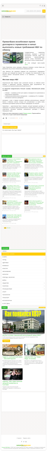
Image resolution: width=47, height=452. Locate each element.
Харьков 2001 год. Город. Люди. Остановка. (32, 357)
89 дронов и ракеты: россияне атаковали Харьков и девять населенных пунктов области (36, 174)
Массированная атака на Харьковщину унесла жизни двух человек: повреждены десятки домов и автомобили (36, 160)
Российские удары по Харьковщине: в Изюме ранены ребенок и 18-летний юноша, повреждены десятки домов (14, 202)
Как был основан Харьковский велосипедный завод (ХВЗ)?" (21, 335)
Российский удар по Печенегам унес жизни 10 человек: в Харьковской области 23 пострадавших (36, 187)
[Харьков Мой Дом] (9, 11)
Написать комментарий (11, 127)
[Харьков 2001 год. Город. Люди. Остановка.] (34, 349)
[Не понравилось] (6, 118)
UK (9, 227)
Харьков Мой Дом (6, 447)
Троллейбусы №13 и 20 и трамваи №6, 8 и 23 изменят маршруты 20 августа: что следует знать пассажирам (14, 187)
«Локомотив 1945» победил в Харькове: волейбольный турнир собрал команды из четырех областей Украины (14, 174)
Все (44, 156)
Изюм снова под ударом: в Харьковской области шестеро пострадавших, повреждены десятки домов (36, 202)
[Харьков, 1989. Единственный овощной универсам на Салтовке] (12, 374)
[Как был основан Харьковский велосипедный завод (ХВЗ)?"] (23, 322)
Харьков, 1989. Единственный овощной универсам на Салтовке (12, 383)
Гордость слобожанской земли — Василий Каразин (12, 357)
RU (5, 227)
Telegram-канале (27, 113)
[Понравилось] (3, 118)
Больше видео (42, 307)
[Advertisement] (23, 29)
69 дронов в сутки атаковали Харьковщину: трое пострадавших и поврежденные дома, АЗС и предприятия (14, 160)
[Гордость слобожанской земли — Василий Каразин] (12, 349)
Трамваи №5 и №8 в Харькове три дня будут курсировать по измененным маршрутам (14, 216)
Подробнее (6, 340)
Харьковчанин (6, 169)
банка (26, 64)
